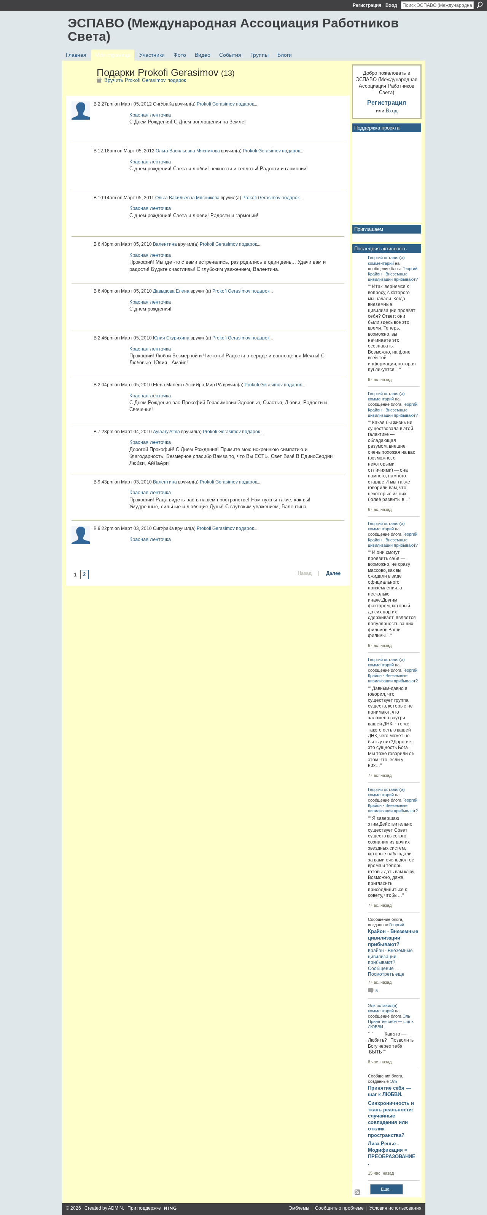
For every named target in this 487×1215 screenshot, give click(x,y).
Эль (372, 1005)
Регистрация (367, 5)
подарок (245, 104)
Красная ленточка (150, 115)
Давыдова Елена (171, 291)
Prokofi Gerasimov (216, 104)
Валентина (165, 244)
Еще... (387, 1189)
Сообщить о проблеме (339, 1208)
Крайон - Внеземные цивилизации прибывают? (393, 937)
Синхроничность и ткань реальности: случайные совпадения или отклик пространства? (391, 1119)
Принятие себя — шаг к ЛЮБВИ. (389, 1091)
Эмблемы (299, 1208)
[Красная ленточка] (109, 124)
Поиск (480, 5)
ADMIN (115, 1208)
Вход (391, 5)
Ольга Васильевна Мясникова (188, 151)
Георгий (375, 257)
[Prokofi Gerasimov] (80, 88)
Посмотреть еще (386, 974)
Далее (333, 573)
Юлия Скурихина (171, 338)
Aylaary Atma (166, 431)
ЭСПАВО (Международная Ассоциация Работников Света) (233, 29)
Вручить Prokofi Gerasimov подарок (145, 80)
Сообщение (381, 968)
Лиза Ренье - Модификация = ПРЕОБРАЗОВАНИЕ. (391, 1153)
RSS (357, 1192)
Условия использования (395, 1208)
